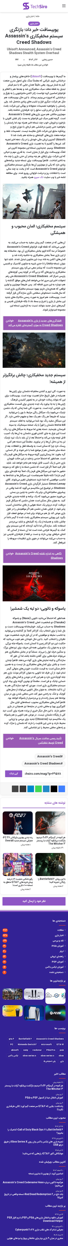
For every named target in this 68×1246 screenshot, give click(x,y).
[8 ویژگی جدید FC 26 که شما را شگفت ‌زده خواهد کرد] (55, 1013)
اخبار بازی (30, 16)
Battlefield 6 (25, 1039)
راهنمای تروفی (57, 956)
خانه (38, 16)
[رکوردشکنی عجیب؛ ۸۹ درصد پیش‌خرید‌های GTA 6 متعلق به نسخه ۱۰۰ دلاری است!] (18, 864)
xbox (61, 1055)
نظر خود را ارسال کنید (34, 901)
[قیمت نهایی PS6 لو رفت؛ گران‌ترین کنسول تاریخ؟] (34, 1013)
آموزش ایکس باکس (54, 967)
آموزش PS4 (58, 962)
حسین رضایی (47, 59)
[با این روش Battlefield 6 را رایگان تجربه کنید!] (50, 864)
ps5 (62, 1050)
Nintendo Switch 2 (27, 1044)
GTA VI (60, 1044)
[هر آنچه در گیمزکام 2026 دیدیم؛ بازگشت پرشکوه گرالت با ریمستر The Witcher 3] (50, 823)
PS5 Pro (50, 1050)
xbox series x (29, 1055)
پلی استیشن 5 (49, 1061)
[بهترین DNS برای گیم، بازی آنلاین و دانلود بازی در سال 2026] (55, 996)
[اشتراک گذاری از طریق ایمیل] (23, 789)
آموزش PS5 (58, 946)
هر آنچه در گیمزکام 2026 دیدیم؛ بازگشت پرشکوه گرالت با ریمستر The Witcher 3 (50, 841)
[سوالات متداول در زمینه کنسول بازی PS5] (34, 994)
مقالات (60, 930)
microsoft (46, 1044)
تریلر (62, 951)
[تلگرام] (30, 789)
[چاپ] (15, 789)
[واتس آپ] (38, 789)
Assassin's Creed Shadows (42, 764)
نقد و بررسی (58, 941)
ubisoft (15, 1050)
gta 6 (11, 1039)
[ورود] (52, 7)
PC (11, 1044)
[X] (54, 789)
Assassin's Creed (49, 756)
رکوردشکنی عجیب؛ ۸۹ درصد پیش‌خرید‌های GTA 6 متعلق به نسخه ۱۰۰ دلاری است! (18, 882)
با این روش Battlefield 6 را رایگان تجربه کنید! (51, 880)
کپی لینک (13, 774)
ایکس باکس (13, 1055)
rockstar (37, 1050)
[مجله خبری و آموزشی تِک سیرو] (35, 6)
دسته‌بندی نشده (56, 972)
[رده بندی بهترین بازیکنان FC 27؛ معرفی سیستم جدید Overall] (18, 823)
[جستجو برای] (58, 7)
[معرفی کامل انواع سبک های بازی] (12, 994)
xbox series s (47, 1055)
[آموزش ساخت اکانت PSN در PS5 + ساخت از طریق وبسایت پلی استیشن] (12, 1011)
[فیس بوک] (61, 789)
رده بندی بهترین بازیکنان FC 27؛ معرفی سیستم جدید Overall (18, 839)
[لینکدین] (46, 789)
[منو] (64, 7)
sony (25, 1050)
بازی (62, 1061)
